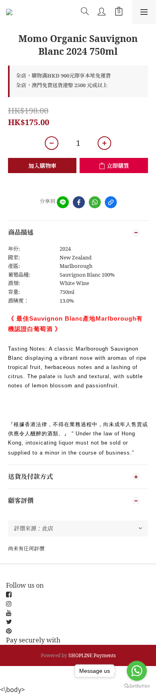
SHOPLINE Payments (92, 655)
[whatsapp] (95, 202)
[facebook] (79, 202)
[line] (63, 202)
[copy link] (111, 202)
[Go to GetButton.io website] (137, 686)
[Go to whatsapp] (137, 671)
